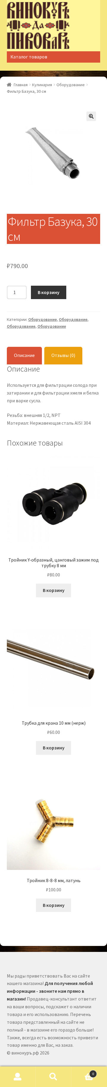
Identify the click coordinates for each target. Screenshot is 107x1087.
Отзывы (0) (63, 355)
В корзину (48, 292)
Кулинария (42, 84)
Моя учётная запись (18, 1077)
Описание (24, 355)
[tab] (24, 355)
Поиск (53, 1077)
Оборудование (70, 84)
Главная (21, 84)
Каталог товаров (28, 57)
